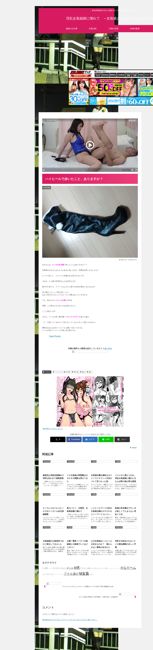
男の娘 (76, 372)
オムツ (50, 568)
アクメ (83, 568)
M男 (77, 567)
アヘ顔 (61, 574)
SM (46, 568)
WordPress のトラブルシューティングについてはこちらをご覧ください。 (70, 620)
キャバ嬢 (104, 568)
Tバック (56, 574)
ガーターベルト (59, 568)
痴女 (83, 372)
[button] (122, 439)
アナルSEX (46, 574)
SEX (52, 574)
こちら (109, 348)
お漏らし (89, 568)
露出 (90, 372)
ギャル (70, 568)
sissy (91, 574)
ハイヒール (58, 372)
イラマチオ (116, 568)
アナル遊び (71, 573)
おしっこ (110, 568)
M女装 (84, 573)
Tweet (51, 336)
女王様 (68, 372)
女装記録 (48, 372)
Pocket (58, 336)
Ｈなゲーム (128, 567)
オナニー (97, 568)
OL (43, 568)
